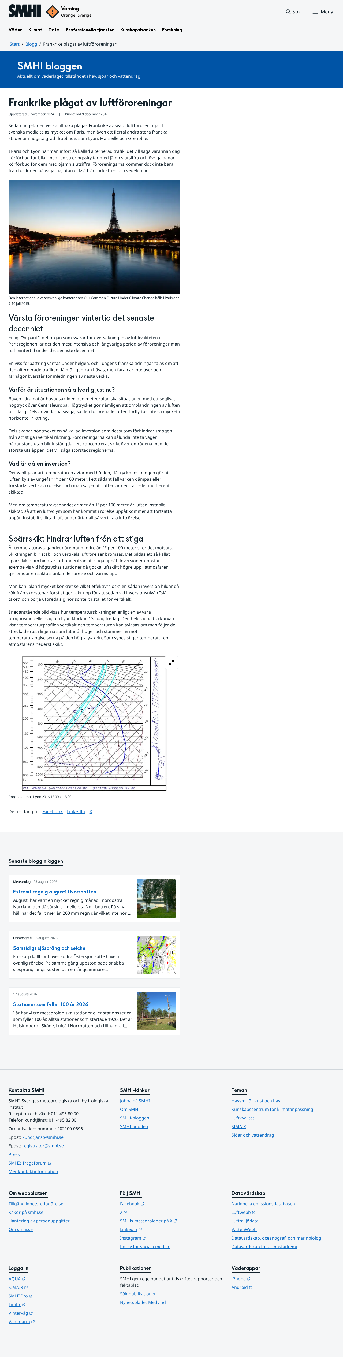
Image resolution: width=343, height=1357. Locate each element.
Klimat (35, 30)
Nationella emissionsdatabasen (263, 1204)
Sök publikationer (138, 1294)
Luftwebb (270, 1212)
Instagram (159, 1238)
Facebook (53, 811)
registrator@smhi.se (43, 1146)
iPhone (267, 1279)
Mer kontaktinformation (33, 1171)
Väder (15, 30)
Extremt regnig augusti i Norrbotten (54, 892)
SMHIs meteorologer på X (171, 1221)
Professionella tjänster (90, 30)
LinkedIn (76, 811)
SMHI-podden (134, 1126)
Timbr (43, 1304)
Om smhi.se (21, 1229)
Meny (327, 11)
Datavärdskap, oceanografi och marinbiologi (277, 1238)
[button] (293, 11)
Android (268, 1287)
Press (14, 1154)
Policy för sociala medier (145, 1247)
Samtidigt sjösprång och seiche (49, 948)
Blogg (31, 44)
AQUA (43, 1279)
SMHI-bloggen (134, 1118)
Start (15, 44)
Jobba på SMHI (135, 1101)
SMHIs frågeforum (56, 1163)
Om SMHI (130, 1109)
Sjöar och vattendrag (253, 1135)
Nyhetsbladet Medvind (143, 1302)
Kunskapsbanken (138, 30)
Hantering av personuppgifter (39, 1221)
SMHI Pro (47, 1296)
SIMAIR (239, 1126)
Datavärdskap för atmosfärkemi (264, 1247)
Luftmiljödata (245, 1221)
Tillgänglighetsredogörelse (36, 1204)
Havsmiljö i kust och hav (256, 1101)
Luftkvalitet (243, 1118)
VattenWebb (244, 1229)
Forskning (172, 30)
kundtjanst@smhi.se (43, 1137)
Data (54, 30)
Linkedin (157, 1229)
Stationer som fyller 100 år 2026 (50, 1004)
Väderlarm (48, 1321)
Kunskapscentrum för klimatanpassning (272, 1109)
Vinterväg (47, 1313)
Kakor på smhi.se (26, 1212)
